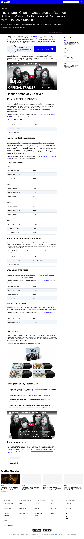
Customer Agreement (20, 534)
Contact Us (68, 503)
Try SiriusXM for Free (8, 506)
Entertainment (25, 2)
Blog (51, 503)
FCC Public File (62, 534)
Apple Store (47, 530)
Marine (5, 518)
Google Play (36, 530)
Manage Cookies (73, 534)
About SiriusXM (38, 503)
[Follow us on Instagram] (67, 515)
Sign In (20, 503)
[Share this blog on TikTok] (17, 463)
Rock (6, 8)
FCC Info (67, 534)
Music (13, 2)
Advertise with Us (38, 513)
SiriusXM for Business (8, 525)
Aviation (5, 520)
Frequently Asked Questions (72, 506)
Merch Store (53, 508)
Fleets (5, 522)
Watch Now (18, 401)
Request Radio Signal (23, 513)
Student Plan (6, 510)
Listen (10, 401)
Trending (40, 2)
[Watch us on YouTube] (67, 518)
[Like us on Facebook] (67, 513)
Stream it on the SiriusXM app (15, 343)
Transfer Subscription (23, 510)
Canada (52, 513)
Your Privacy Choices (51, 534)
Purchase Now (36, 391)
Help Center (68, 508)
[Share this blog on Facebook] (11, 463)
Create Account (22, 506)
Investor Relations (39, 506)
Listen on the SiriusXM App (71, 2)
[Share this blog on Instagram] (13, 463)
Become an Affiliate (39, 510)
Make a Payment (22, 508)
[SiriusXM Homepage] (5, 2)
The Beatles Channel (14, 457)
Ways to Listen (53, 506)
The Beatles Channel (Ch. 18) (33, 36)
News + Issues (33, 2)
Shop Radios (6, 513)
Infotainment (6, 515)
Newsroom (37, 508)
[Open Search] (82, 2)
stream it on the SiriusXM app (44, 251)
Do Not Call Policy (42, 534)
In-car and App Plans (8, 503)
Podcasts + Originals (49, 2)
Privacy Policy (28, 534)
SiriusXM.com (59, 2)
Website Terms (12, 534)
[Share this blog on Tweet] (15, 463)
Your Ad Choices (35, 534)
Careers (36, 515)
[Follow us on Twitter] (67, 517)
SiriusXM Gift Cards (54, 510)
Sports (18, 2)
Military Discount (7, 508)
